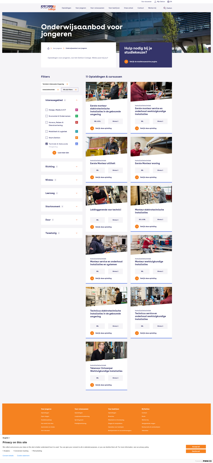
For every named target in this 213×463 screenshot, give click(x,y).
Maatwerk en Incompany (116, 420)
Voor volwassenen (97, 8)
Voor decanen (45, 430)
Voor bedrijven (114, 8)
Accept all (196, 447)
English (6, 438)
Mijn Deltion (161, 1)
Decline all (196, 451)
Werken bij (152, 8)
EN (171, 1)
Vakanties (145, 430)
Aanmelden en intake (48, 427)
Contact (141, 8)
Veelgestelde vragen (148, 423)
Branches (111, 416)
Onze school (128, 8)
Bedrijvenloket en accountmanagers (119, 430)
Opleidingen (66, 8)
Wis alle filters (68, 89)
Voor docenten (146, 1)
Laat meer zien (63, 153)
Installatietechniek (49, 89)
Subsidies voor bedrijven (116, 427)
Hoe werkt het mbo (47, 423)
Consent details (8, 455)
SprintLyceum (79, 420)
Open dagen (45, 416)
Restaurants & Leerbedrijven (151, 427)
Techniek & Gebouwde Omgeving (53, 84)
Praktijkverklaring (80, 423)
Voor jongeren (81, 8)
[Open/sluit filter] (76, 100)
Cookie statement (23, 455)
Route (143, 416)
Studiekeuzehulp (46, 420)
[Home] (48, 8)
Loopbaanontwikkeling (82, 416)
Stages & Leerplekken (115, 423)
